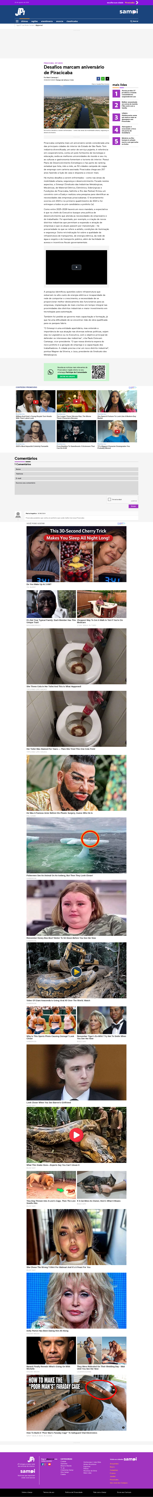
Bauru (112, 1467)
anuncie (59, 21)
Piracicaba (114, 1480)
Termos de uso (48, 1492)
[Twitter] (107, 79)
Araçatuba (114, 1464)
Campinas (114, 1470)
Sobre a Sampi (27, 1492)
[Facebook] (98, 79)
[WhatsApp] (103, 79)
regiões (34, 21)
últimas (24, 21)
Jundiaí (112, 1476)
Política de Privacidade (73, 1492)
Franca (112, 1473)
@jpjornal (50, 1459)
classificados (72, 21)
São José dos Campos (119, 1483)
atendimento (47, 21)
